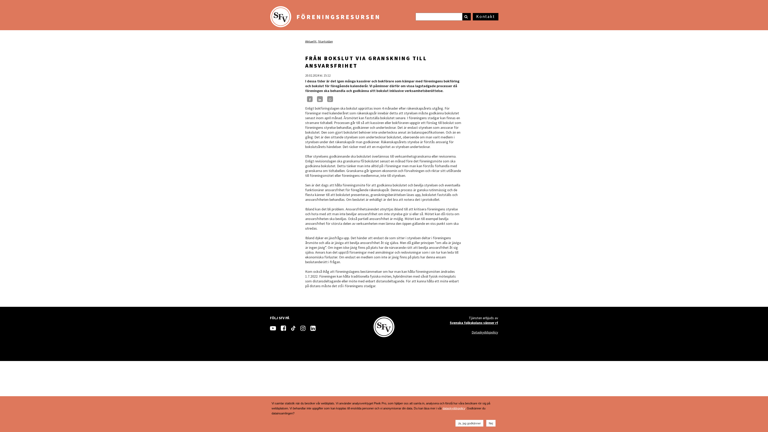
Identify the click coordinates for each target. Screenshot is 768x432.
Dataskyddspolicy (485, 332)
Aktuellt (311, 41)
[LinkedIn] (320, 99)
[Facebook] (310, 99)
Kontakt (485, 16)
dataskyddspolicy (454, 408)
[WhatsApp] (330, 99)
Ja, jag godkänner (469, 423)
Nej (491, 423)
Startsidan (325, 41)
